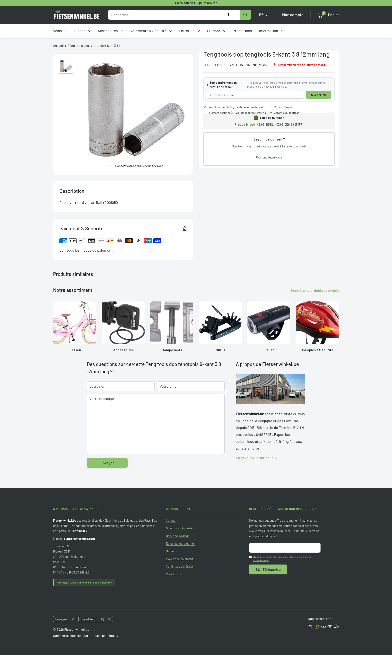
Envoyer (107, 463)
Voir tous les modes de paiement (86, 250)
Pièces (80, 30)
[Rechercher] (245, 15)
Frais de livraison (245, 124)
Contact (171, 520)
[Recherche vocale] (228, 15)
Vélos (58, 30)
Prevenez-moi (318, 95)
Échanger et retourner (180, 543)
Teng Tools (212, 65)
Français (61, 619)
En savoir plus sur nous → (257, 457)
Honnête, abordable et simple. (315, 290)
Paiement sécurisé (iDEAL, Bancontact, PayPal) (236, 112)
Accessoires (108, 30)
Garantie (171, 551)
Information (269, 30)
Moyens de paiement (179, 559)
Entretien (187, 30)
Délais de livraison (177, 536)
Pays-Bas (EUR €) (92, 619)
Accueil (58, 45)
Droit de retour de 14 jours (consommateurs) (235, 107)
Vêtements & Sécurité (148, 30)
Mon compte (292, 14)
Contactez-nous (269, 157)
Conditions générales (180, 566)
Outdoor (214, 30)
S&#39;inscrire (268, 569)
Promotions (242, 30)
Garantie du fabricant (287, 112)
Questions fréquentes (180, 528)
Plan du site (173, 574)
